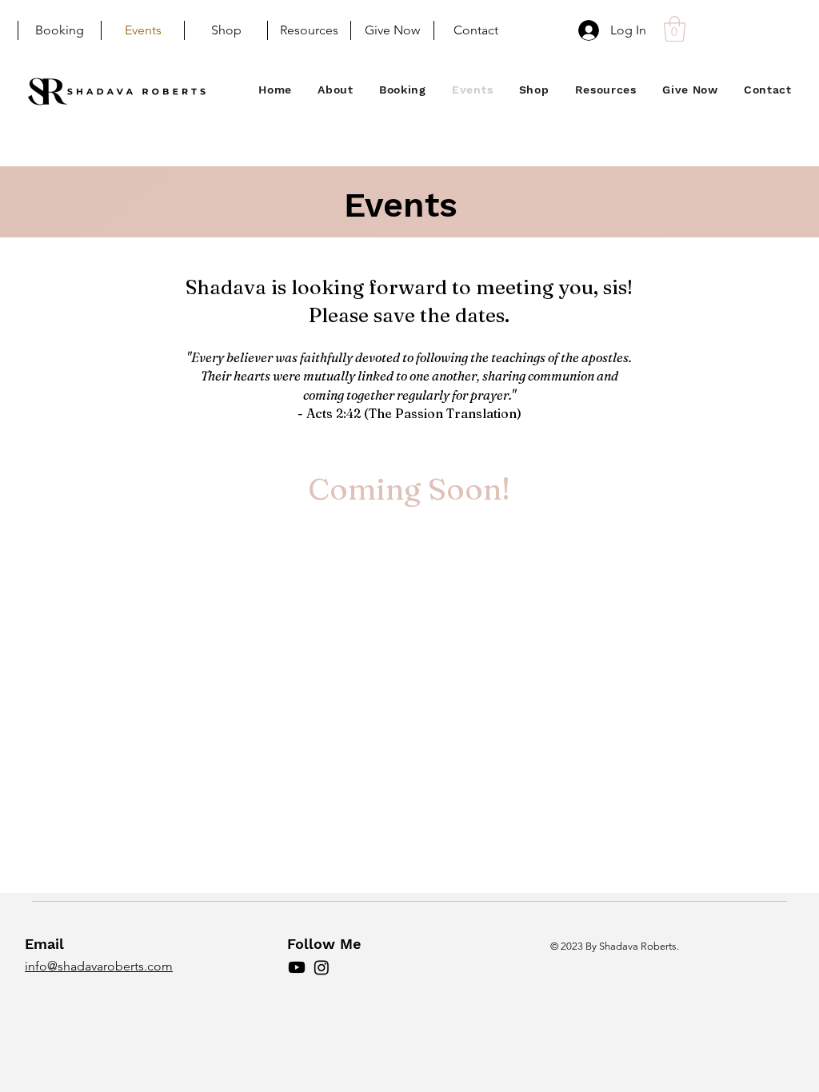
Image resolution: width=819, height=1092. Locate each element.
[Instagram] (321, 967)
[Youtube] (296, 967)
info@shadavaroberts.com (99, 966)
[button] (674, 29)
